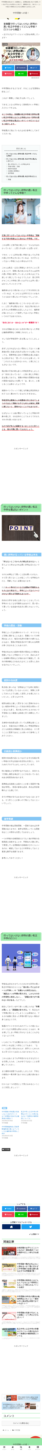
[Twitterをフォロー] (30, 1226)
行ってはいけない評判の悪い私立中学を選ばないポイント (21, 160)
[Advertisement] (21, 471)
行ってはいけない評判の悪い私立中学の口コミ (21, 176)
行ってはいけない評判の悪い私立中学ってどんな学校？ (21, 155)
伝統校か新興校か (14, 171)
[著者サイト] (11, 1226)
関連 (9, 179)
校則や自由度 (12, 169)
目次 (18, 148)
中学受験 (7, 1149)
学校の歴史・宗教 (14, 166)
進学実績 (11, 173)
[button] (38, 668)
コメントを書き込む (21, 1423)
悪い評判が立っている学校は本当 (19, 164)
